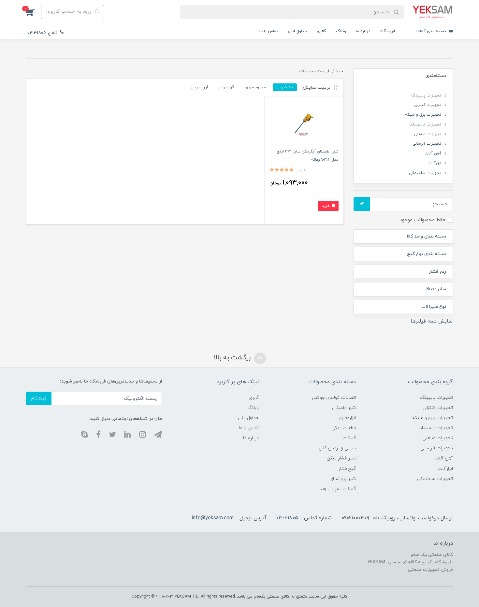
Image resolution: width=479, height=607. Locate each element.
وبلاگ (341, 31)
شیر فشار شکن (341, 458)
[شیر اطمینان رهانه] (304, 124)
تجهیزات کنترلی (427, 105)
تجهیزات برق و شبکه (423, 114)
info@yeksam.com (213, 518)
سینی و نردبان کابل (337, 448)
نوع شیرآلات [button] (433, 307)
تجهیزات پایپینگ (426, 95)
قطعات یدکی (343, 428)
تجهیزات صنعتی (427, 134)
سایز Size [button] (436, 289)
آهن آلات (433, 153)
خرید (326, 206)
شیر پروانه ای (342, 479)
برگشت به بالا (233, 357)
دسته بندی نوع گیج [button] (426, 254)
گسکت (349, 438)
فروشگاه (387, 31)
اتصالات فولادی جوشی (334, 398)
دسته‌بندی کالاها (431, 31)
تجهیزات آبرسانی (427, 143)
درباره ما (363, 31)
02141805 (37, 33)
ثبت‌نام (38, 398)
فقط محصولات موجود (422, 220)
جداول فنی (297, 31)
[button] (33, 12)
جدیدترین (284, 87)
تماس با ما (268, 31)
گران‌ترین (226, 87)
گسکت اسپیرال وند (338, 489)
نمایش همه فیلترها (432, 321)
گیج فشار (347, 469)
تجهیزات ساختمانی (425, 173)
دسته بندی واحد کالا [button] (426, 236)
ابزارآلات (434, 163)
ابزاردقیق (347, 418)
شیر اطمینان (344, 408)
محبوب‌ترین (255, 87)
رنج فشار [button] (437, 271)
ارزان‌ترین (199, 87)
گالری (321, 31)
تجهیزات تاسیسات (425, 124)
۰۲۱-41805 (287, 518)
